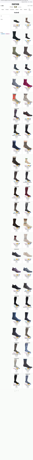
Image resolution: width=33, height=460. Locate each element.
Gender (1, 32)
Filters (2, 19)
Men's (3, 33)
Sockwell (16, 27)
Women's (7, 33)
